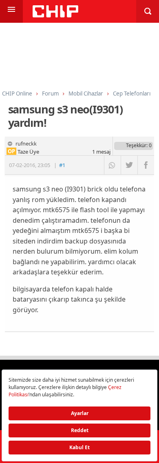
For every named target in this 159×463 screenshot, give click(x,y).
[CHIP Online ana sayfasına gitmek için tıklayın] (55, 15)
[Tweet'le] (129, 165)
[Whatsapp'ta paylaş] (112, 165)
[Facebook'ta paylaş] (145, 165)
